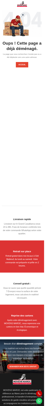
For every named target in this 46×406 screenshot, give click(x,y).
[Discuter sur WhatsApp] (39, 401)
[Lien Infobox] (22, 226)
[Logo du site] (22, 4)
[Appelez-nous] (39, 393)
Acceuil (22, 65)
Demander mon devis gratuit (23, 367)
